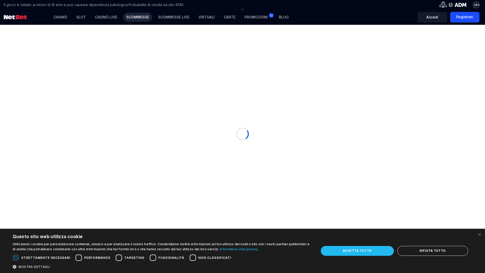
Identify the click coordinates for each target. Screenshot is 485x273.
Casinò (60, 17)
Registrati (464, 17)
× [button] (479, 234)
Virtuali (207, 17)
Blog (284, 17)
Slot (81, 17)
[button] (242, 9)
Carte (229, 17)
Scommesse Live (173, 17)
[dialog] (242, 251)
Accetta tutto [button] (357, 251)
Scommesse (137, 17)
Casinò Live (106, 17)
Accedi (432, 17)
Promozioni (259, 16)
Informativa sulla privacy (239, 249)
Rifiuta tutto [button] (433, 251)
